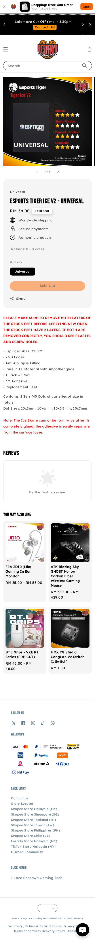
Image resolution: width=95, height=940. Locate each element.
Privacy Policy (74, 926)
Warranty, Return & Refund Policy (34, 926)
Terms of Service (27, 931)
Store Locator (22, 804)
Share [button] (21, 299)
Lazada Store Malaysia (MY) (34, 841)
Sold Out (47, 286)
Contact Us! (45, 27)
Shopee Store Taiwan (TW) (32, 825)
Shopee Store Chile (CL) (30, 836)
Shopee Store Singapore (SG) (35, 814)
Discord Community (27, 852)
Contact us (19, 798)
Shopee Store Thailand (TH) (33, 820)
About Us (74, 931)
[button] (5, 49)
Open (87, 6)
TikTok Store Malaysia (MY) (33, 847)
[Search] (85, 65)
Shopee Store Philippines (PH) (35, 830)
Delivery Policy (53, 931)
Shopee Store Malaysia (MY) (34, 809)
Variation (17, 262)
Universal (23, 272)
